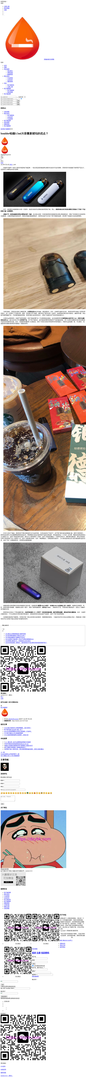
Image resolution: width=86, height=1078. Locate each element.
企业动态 (10, 79)
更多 (2, 163)
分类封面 (6, 905)
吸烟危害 (10, 74)
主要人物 (6, 6)
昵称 (2, 780)
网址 (2, 786)
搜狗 (18, 104)
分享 (2, 698)
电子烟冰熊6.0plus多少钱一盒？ (13, 729)
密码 (33, 960)
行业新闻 (10, 78)
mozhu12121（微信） (7, 1075)
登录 (34, 953)
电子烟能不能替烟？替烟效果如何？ (15, 747)
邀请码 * (34, 974)
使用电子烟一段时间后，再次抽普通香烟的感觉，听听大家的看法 (24, 749)
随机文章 (6, 906)
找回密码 (45, 953)
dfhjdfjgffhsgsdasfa (13, 719)
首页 (5, 65)
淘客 (5, 10)
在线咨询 (3, 1069)
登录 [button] (2, 3)
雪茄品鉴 (10, 72)
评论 (10, 164)
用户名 (34, 956)
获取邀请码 (35, 976)
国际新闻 (6, 124)
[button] (43, 62)
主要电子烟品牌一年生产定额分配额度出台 (19, 639)
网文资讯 (6, 113)
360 (18, 102)
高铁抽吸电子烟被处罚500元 (15, 637)
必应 (18, 100)
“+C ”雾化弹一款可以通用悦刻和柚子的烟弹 (18, 742)
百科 (5, 83)
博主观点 (10, 71)
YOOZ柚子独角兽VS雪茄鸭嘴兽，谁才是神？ (17, 728)
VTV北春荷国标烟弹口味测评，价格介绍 (16, 735)
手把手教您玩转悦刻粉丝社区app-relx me (16, 744)
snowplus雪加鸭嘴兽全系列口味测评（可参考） (18, 731)
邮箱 (2, 783)
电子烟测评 (7, 126)
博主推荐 (6, 122)
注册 (39, 953)
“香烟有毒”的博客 (49, 59)
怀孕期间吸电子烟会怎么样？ (15, 635)
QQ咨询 (3, 1066)
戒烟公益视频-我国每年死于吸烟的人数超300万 (19, 745)
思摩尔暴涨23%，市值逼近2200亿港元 (18, 641)
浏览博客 (6, 111)
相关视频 (6, 8)
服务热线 (3, 1072)
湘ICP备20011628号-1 (66, 940)
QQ (2, 789)
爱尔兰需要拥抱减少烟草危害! (15, 634)
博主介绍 (62, 945)
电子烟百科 (10, 85)
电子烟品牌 (7, 120)
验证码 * (34, 979)
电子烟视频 (7, 88)
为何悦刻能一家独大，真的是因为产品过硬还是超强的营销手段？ (26, 642)
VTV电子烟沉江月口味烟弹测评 (13, 733)
